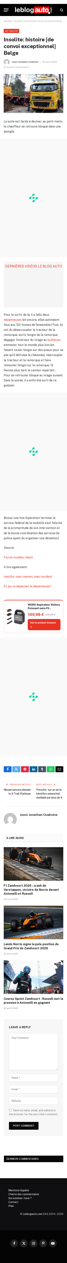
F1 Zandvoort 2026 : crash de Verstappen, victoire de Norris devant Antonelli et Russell (31, 890)
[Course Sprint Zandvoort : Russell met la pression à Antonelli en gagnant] (33, 977)
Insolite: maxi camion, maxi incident (28, 576)
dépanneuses (13, 320)
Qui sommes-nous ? (20, 1198)
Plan (11, 1205)
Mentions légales (18, 1190)
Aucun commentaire (18, 67)
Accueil (8, 21)
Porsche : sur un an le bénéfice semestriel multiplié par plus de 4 (49, 793)
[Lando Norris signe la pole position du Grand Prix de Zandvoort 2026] (33, 922)
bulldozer (53, 340)
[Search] (61, 10)
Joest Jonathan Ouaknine (25, 62)
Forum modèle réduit (18, 557)
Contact (13, 1202)
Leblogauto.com (32, 1213)
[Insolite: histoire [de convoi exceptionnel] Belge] (33, 93)
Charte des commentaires (23, 1194)
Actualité (11, 31)
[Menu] (6, 10)
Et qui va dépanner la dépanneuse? (27, 586)
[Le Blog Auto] (33, 10)
